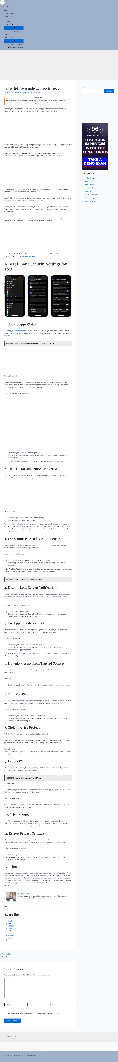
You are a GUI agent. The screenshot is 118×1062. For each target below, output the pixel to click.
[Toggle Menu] (14, 28)
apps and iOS (12, 387)
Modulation (89, 191)
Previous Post (5, 954)
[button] (12, 24)
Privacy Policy (12, 1036)
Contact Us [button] (7, 24)
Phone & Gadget (9, 13)
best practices (30, 256)
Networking (89, 198)
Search (84, 87)
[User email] (6, 906)
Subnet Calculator (10, 19)
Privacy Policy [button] (8, 37)
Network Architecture (92, 195)
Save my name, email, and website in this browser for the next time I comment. (34, 1013)
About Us (7, 22)
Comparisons (90, 185)
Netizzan (4, 6)
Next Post (4, 956)
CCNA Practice (8, 16)
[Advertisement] (55, 65)
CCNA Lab (88, 181)
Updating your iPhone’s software (15, 331)
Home (6, 11)
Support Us (14, 32)
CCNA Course (90, 178)
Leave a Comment (10, 92)
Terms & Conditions (17, 45)
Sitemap (6, 34)
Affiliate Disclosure (16, 47)
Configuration (90, 188)
